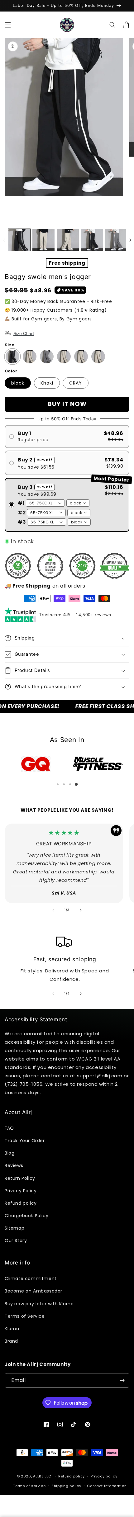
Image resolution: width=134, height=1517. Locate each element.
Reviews (14, 1165)
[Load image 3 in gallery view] (68, 240)
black (17, 383)
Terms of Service (25, 1316)
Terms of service (29, 1485)
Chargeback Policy (26, 1215)
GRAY (75, 383)
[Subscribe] (122, 1380)
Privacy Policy (20, 1191)
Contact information (107, 1485)
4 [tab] (76, 784)
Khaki (47, 383)
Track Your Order (25, 1140)
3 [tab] (70, 784)
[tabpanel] (36, 764)
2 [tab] (64, 784)
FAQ (9, 1128)
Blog (9, 1153)
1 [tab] (58, 784)
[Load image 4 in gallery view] (92, 240)
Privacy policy (104, 1476)
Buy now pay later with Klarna (39, 1304)
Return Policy (20, 1178)
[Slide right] (130, 240)
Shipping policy (66, 1485)
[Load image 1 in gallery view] (19, 240)
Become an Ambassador (33, 1291)
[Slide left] (4, 240)
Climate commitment (31, 1278)
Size (10, 345)
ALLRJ (38, 1476)
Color (11, 371)
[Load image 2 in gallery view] (43, 240)
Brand (11, 1341)
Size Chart (23, 333)
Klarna (12, 1329)
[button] (8, 25)
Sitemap (14, 1228)
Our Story (16, 1240)
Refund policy (21, 1203)
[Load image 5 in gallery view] (116, 240)
